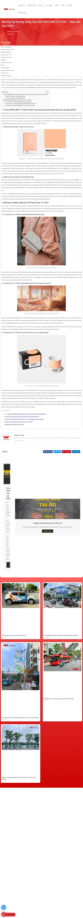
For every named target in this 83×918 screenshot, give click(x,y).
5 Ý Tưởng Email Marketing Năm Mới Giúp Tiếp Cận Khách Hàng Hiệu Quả (25, 414)
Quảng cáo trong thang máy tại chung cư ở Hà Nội (19, 422)
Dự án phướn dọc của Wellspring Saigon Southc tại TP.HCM (20, 717)
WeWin (32, 87)
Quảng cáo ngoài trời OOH (7, 49)
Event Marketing (5, 67)
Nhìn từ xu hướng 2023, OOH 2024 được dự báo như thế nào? (22, 416)
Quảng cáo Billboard (6, 52)
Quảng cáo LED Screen (6, 62)
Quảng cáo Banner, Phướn (7, 70)
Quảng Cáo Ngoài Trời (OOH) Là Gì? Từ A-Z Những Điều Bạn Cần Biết (24, 419)
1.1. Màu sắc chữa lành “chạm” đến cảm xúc (14, 96)
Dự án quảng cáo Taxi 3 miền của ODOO (14, 635)
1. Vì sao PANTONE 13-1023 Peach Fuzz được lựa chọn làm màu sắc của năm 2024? (25, 94)
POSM (2, 65)
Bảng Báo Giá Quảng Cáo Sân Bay (14, 424)
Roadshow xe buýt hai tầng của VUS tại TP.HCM (58, 698)
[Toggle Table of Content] (46, 92)
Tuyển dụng (22, 13)
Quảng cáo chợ (4, 73)
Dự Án (57, 5)
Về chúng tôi (31, 5)
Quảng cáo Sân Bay (6, 75)
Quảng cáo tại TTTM (6, 54)
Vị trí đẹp (49, 5)
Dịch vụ (41, 5)
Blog (63, 5)
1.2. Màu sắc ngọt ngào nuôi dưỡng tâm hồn (14, 98)
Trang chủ (21, 5)
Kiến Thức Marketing (6, 47)
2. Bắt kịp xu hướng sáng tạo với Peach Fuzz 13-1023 (17, 100)
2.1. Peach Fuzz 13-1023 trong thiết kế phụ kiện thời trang (18, 101)
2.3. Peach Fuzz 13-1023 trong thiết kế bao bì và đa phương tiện (19, 105)
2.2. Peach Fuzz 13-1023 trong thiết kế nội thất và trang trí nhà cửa (20, 103)
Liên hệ (69, 5)
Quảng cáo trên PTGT (6, 57)
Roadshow (3, 60)
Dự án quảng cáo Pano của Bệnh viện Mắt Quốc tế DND (60, 635)
